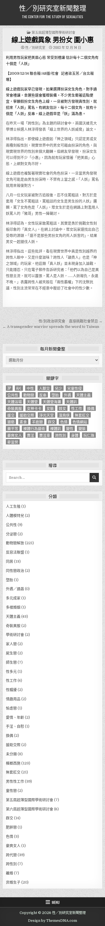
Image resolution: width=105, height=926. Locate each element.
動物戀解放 (15, 543)
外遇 (67, 394)
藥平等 (12, 428)
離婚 (9, 873)
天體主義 (83, 394)
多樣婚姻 (13, 607)
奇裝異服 (14, 408)
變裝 (82, 428)
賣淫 (30, 435)
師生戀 (11, 662)
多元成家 (13, 598)
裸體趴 (55, 428)
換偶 (90, 408)
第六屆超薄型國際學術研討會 (29, 809)
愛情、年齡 (15, 717)
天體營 (32, 401)
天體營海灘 (52, 401)
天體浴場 (14, 401)
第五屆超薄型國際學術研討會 (53, 32)
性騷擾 (11, 690)
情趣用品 (13, 699)
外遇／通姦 (15, 589)
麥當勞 (12, 441)
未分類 (11, 754)
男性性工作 (15, 781)
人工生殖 (13, 506)
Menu (56, 902)
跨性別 (60, 435)
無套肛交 (82, 415)
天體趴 (71, 401)
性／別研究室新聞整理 (52, 8)
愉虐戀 (11, 708)
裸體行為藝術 (34, 428)
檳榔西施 (13, 763)
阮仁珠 (88, 435)
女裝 (50, 408)
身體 (74, 435)
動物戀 (28, 394)
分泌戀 (11, 534)
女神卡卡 (34, 408)
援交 (11, 415)
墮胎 (55, 394)
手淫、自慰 (15, 726)
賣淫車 (44, 435)
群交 (51, 421)
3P (9, 388)
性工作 (76, 408)
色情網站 (80, 421)
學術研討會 (15, 635)
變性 (69, 428)
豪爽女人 (14, 435)
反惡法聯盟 (15, 552)
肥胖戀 (11, 827)
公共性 (12, 394)
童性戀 (11, 790)
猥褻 (11, 421)
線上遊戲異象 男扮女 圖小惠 (52, 39)
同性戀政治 (15, 571)
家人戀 (11, 644)
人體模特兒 (15, 515)
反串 (42, 394)
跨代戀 (11, 855)
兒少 (58, 388)
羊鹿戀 (37, 421)
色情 (63, 421)
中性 (30, 388)
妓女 (62, 408)
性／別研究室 (35, 47)
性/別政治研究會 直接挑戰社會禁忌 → (70, 321)
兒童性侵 (74, 388)
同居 (9, 561)
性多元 (11, 671)
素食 (23, 421)
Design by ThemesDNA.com (52, 921)
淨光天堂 (46, 415)
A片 (19, 388)
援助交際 (27, 415)
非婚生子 (13, 882)
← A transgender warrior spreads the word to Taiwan (51, 327)
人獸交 (44, 388)
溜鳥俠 (64, 415)
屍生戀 (11, 653)
